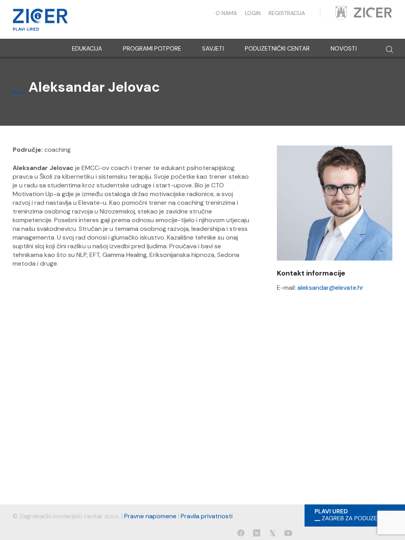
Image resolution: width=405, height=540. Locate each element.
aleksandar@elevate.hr (330, 287)
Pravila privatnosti (207, 516)
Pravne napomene (150, 516)
